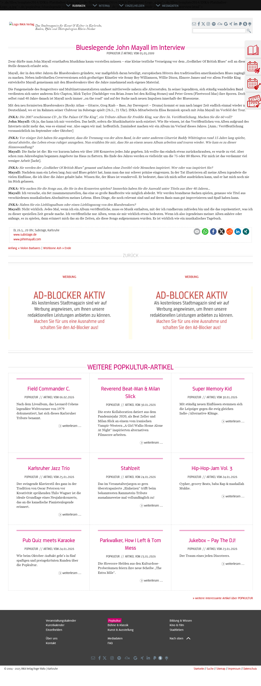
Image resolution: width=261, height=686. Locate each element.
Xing (246, 231)
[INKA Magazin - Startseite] (48, 7)
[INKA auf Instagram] (209, 24)
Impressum (234, 668)
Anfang (12, 248)
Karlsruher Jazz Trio (49, 468)
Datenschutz (250, 668)
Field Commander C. (49, 388)
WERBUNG (69, 277)
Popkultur (31, 397)
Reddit (229, 231)
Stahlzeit (130, 468)
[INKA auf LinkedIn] (236, 24)
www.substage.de (24, 234)
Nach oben (176, 638)
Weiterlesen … (71, 425)
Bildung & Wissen (181, 620)
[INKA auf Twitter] (203, 24)
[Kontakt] (194, 24)
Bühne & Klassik (118, 625)
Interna (104, 5)
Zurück (130, 255)
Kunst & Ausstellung (121, 629)
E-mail (197, 231)
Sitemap (220, 668)
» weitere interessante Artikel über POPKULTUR (223, 598)
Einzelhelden (54, 629)
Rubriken (78, 5)
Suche (210, 668)
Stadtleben (177, 629)
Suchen (250, 31)
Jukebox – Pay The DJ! (212, 540)
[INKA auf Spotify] (214, 24)
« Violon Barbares (29, 248)
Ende (68, 248)
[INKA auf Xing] (231, 24)
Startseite (199, 668)
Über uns (52, 638)
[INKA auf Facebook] (199, 24)
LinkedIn (237, 231)
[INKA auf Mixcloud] (220, 24)
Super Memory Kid (212, 388)
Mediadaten (115, 638)
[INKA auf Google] (226, 24)
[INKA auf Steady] (245, 24)
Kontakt (51, 643)
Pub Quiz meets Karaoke (49, 540)
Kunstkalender (55, 625)
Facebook (213, 231)
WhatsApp (205, 231)
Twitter (221, 231)
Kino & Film (177, 625)
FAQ (110, 643)
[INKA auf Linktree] (250, 24)
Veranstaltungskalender (61, 620)
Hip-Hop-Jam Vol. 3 (212, 468)
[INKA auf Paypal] (241, 24)
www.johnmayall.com (27, 239)
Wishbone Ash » (53, 248)
